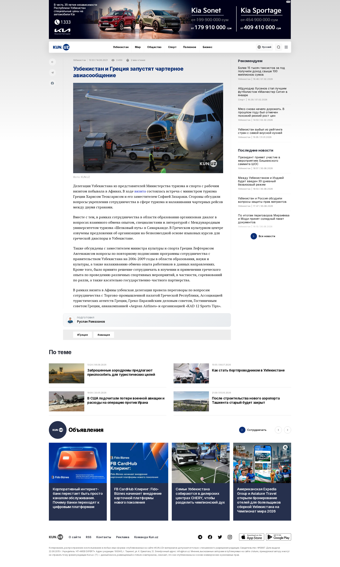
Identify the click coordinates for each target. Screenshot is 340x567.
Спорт (172, 47)
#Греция (82, 334)
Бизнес (207, 47)
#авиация (104, 334)
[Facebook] (52, 83)
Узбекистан (120, 47)
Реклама (122, 537)
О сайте (75, 537)
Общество (154, 47)
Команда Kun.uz (146, 537)
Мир (138, 47)
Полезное (189, 47)
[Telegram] (52, 72)
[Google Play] (278, 537)
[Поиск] (278, 47)
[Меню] (286, 47)
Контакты (103, 537)
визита (140, 191)
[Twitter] (220, 537)
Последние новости (255, 150)
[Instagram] (230, 537)
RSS (88, 537)
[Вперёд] (287, 429)
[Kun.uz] (61, 47)
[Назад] (52, 62)
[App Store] (251, 537)
